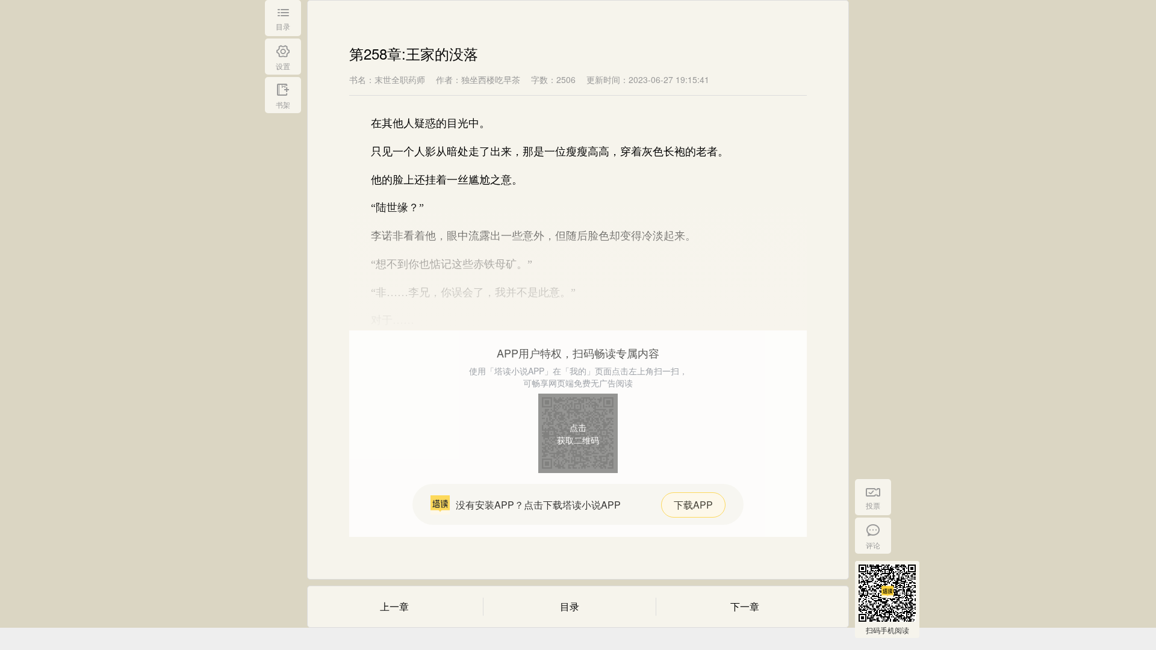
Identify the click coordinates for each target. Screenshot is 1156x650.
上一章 (394, 606)
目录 (569, 606)
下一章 (744, 606)
